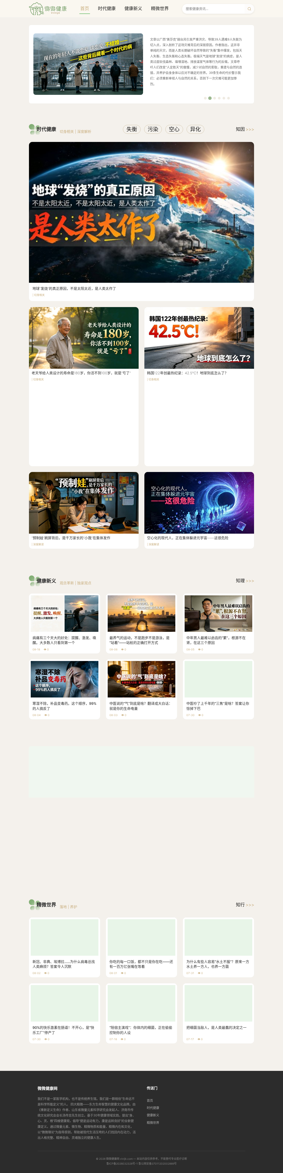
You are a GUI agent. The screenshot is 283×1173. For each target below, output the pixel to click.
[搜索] (249, 9)
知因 (245, 129)
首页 (84, 8)
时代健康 (107, 8)
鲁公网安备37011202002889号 (157, 1070)
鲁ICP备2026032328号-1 (122, 1070)
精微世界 (160, 8)
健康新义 (133, 8)
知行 (245, 811)
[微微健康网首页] (48, 8)
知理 (245, 580)
